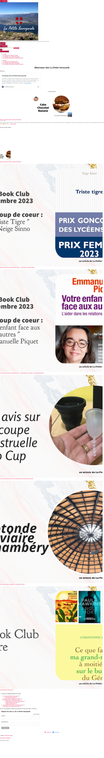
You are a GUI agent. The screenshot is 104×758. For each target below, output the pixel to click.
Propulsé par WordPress (5, 737)
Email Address (5, 721)
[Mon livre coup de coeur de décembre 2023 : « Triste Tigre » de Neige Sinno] (51, 215)
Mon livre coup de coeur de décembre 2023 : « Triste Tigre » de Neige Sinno (17, 267)
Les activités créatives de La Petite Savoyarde (13, 57)
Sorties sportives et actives (11, 702)
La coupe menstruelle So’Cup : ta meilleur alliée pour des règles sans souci (16, 478)
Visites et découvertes (10, 703)
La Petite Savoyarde (8, 735)
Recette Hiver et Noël (10, 697)
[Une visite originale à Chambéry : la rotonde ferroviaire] (51, 532)
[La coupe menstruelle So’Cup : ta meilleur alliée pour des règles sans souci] (51, 426)
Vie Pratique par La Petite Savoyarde (11, 706)
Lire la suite (13, 123)
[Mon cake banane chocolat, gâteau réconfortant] (52, 106)
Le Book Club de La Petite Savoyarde (11, 698)
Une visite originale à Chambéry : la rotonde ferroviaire (12, 584)
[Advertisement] (42, 139)
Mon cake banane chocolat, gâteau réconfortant (10, 119)
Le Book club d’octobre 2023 (6, 689)
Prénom (3, 715)
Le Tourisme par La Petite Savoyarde (11, 56)
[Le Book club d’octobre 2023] (51, 637)
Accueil (4, 54)
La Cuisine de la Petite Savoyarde (10, 55)
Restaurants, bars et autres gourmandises (15, 701)
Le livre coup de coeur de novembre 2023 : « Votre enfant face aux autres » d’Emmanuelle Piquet (22, 373)
